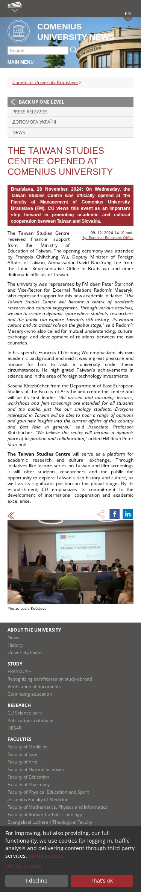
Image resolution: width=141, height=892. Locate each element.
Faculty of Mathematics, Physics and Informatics (58, 807)
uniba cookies (46, 855)
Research (19, 705)
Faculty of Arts (22, 762)
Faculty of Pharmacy (29, 784)
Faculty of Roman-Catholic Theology (45, 814)
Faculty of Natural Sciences (36, 769)
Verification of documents (34, 686)
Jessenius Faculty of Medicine (38, 799)
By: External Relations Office (107, 237)
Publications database (30, 720)
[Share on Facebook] (114, 514)
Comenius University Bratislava (45, 82)
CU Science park (25, 713)
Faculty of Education (28, 777)
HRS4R (14, 728)
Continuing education (30, 694)
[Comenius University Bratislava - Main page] (19, 31)
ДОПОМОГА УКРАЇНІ (34, 122)
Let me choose (23, 865)
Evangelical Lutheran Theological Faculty (50, 822)
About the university (34, 630)
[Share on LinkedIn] (127, 514)
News (18, 132)
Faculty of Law (22, 754)
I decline (36, 880)
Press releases (30, 112)
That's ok (102, 880)
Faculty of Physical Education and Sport (48, 792)
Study (15, 664)
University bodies (26, 652)
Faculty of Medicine (28, 747)
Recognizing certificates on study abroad (50, 679)
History (15, 645)
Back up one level (41, 102)
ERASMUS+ (19, 671)
